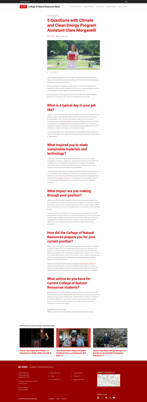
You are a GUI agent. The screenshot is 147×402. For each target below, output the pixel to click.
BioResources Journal (86, 263)
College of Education (64, 178)
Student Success (100, 6)
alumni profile (55, 311)
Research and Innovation (75, 6)
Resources (64, 398)
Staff (57, 36)
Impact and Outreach (89, 6)
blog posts (68, 121)
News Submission (79, 379)
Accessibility (51, 398)
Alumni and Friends (122, 6)
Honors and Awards (111, 6)
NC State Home (25, 1)
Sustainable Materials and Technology (82, 311)
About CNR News (55, 373)
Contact (52, 376)
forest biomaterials (65, 311)
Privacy (58, 398)
